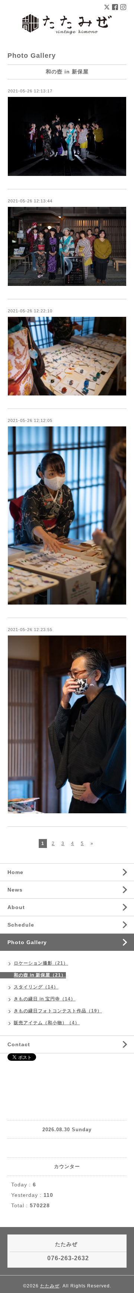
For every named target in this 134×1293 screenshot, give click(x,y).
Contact (18, 1044)
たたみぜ (50, 1286)
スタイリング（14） (36, 987)
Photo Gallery (27, 942)
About (16, 907)
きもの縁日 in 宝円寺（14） (45, 999)
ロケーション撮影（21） (41, 963)
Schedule (20, 925)
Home (15, 872)
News (15, 890)
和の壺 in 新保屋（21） (40, 975)
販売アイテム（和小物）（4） (47, 1022)
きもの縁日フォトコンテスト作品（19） (58, 1010)
